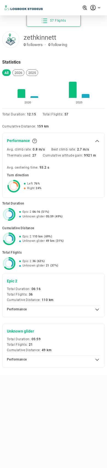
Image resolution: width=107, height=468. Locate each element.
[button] (6, 72)
